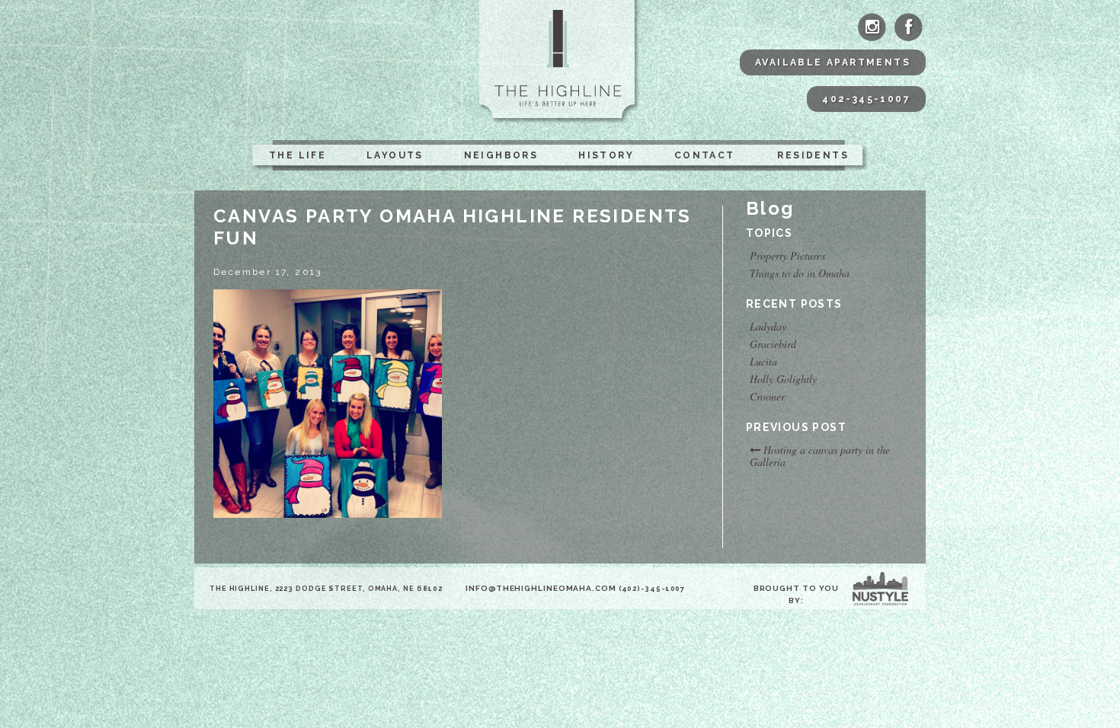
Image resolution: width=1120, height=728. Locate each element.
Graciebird (773, 344)
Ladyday (768, 327)
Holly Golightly (783, 379)
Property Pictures (787, 256)
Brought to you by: (797, 594)
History (606, 155)
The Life (297, 155)
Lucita (763, 362)
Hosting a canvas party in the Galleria (820, 456)
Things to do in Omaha (800, 273)
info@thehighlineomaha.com (541, 588)
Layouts (395, 155)
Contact (704, 155)
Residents (813, 155)
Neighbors (501, 155)
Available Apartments (832, 62)
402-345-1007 (866, 99)
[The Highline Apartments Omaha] (560, 62)
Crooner (767, 397)
